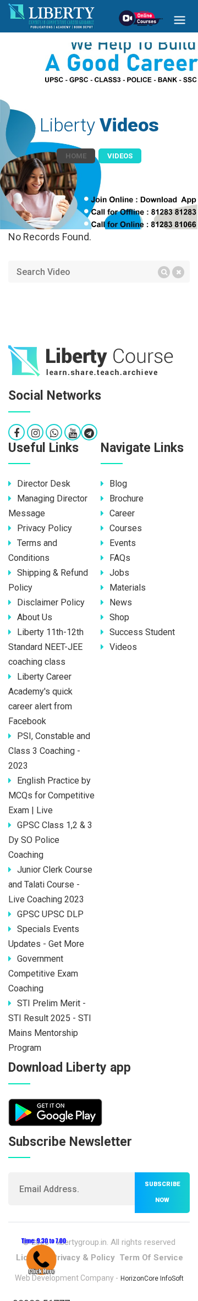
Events (122, 543)
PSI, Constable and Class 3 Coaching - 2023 (49, 751)
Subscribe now (162, 1192)
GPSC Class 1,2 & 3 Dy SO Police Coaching (50, 840)
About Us (34, 617)
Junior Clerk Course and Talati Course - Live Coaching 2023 (50, 884)
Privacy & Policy (83, 1258)
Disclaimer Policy (51, 602)
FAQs (119, 558)
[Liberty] (99, 361)
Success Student (142, 632)
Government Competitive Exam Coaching (43, 973)
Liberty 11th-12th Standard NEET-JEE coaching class (46, 647)
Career (122, 513)
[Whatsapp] (54, 433)
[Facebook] (16, 433)
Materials (127, 587)
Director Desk (43, 483)
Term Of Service (151, 1258)
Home (75, 156)
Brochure (126, 498)
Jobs (119, 572)
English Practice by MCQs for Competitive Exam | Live (51, 795)
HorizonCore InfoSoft (152, 1278)
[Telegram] (89, 433)
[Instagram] (35, 433)
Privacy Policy (44, 528)
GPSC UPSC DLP (50, 914)
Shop (119, 617)
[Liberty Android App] (55, 1111)
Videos (123, 647)
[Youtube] (73, 433)
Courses (125, 528)
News (120, 602)
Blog (118, 483)
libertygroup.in (82, 1242)
